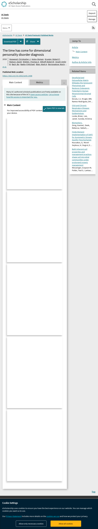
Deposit (92, 13)
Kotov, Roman (38, 59)
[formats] (21, 41)
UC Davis (5, 17)
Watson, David (15, 61)
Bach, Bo (15, 64)
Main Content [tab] (15, 82)
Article (75, 47)
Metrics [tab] (39, 82)
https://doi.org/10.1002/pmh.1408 (17, 75)
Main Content (13, 105)
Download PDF (10, 41)
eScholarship (7, 35)
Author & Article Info (81, 62)
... (64, 82)
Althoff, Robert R (47, 61)
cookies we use (52, 516)
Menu (5, 28)
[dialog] (49, 514)
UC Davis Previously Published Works (39, 35)
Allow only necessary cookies (31, 523)
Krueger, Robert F (52, 59)
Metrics (75, 57)
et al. (5, 67)
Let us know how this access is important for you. (32, 95)
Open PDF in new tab (55, 108)
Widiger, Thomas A (31, 61)
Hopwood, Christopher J (19, 59)
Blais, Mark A (41, 64)
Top (93, 491)
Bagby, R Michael (27, 64)
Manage (91, 19)
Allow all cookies (66, 523)
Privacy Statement (13, 516)
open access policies (39, 94)
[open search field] (94, 4)
